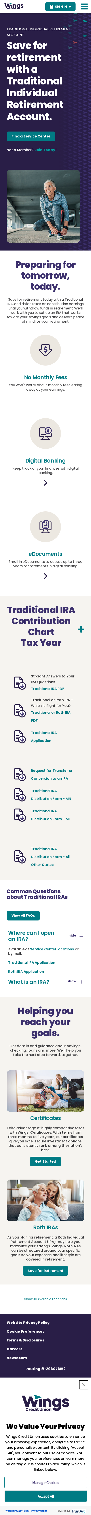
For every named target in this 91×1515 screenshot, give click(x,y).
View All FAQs (23, 915)
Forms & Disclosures (25, 1340)
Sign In (61, 6)
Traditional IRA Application (31, 962)
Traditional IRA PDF (47, 688)
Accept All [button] (46, 1496)
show (71, 981)
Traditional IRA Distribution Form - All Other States (50, 856)
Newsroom (17, 1358)
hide (72, 936)
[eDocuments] (45, 576)
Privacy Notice (39, 1510)
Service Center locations (52, 949)
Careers (14, 1349)
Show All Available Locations (45, 1299)
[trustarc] (78, 1510)
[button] (83, 1384)
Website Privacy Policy (28, 1323)
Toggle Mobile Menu (84, 6)
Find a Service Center (30, 136)
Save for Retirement (45, 1270)
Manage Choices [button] (45, 1482)
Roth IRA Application (26, 971)
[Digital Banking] (45, 482)
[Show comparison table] (81, 629)
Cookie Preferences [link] (25, 1331)
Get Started (45, 1161)
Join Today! (45, 149)
